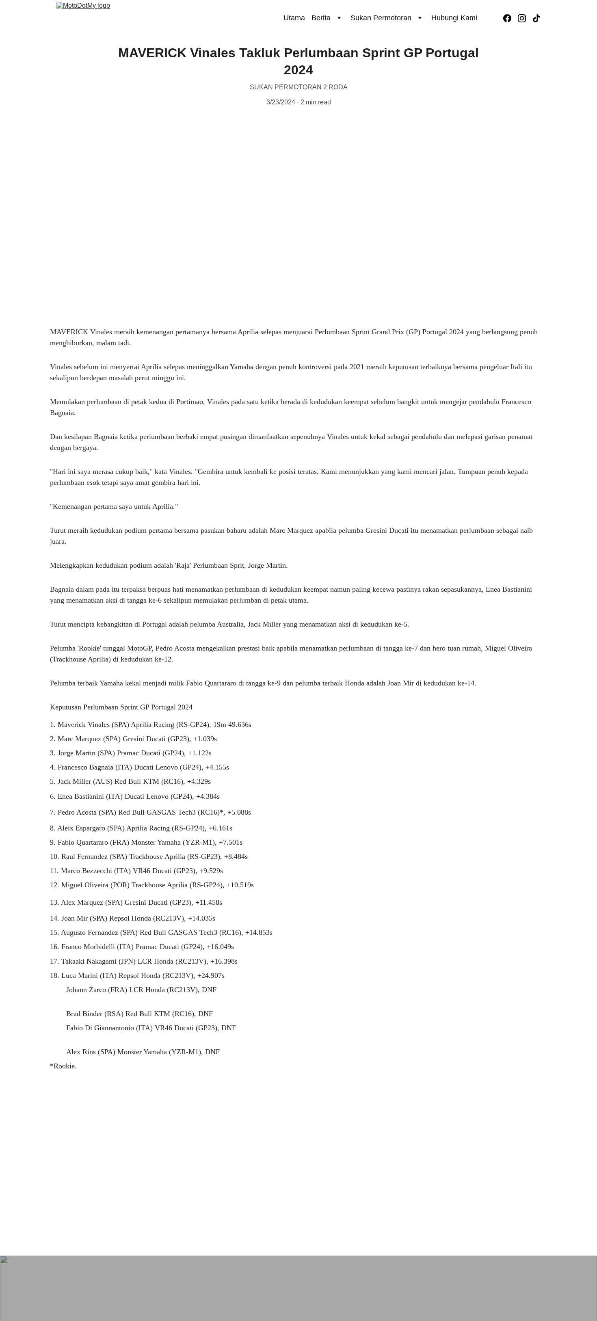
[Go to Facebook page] (510, 18)
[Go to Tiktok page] (536, 18)
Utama (294, 18)
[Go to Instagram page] (525, 18)
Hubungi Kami (454, 18)
